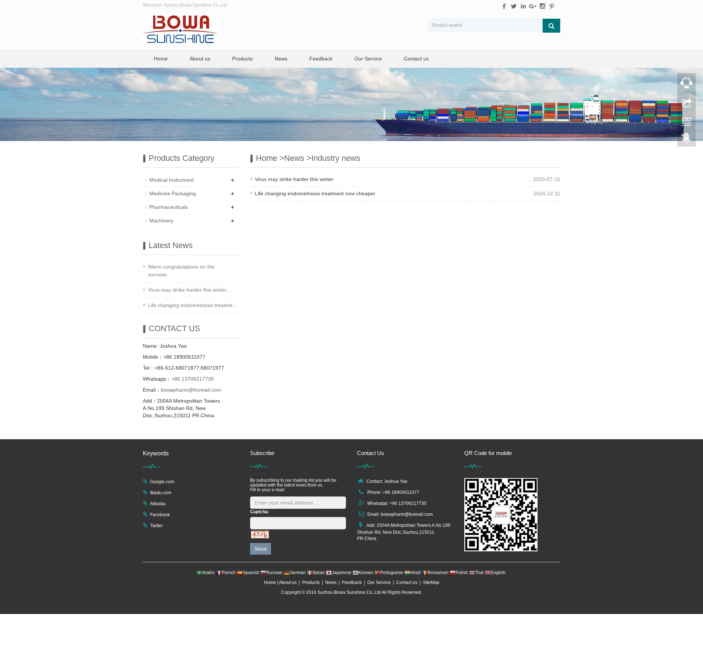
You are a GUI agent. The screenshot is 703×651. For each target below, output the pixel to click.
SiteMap (431, 582)
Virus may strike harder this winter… (190, 290)
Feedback (320, 59)
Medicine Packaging (172, 193)
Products (242, 59)
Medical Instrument (171, 180)
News (281, 59)
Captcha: (259, 511)
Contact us (416, 59)
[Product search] (551, 26)
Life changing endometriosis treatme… (193, 305)
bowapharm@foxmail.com (191, 390)
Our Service (368, 59)
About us (200, 59)
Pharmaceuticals (168, 207)
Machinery (161, 220)
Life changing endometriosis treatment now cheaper (315, 193)
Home (161, 59)
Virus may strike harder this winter (294, 179)
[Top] (686, 140)
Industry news (335, 158)
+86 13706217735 (192, 379)
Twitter (156, 525)
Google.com (162, 481)
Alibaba (157, 503)
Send (260, 549)
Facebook (160, 514)
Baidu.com (160, 492)
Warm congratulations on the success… (181, 270)
